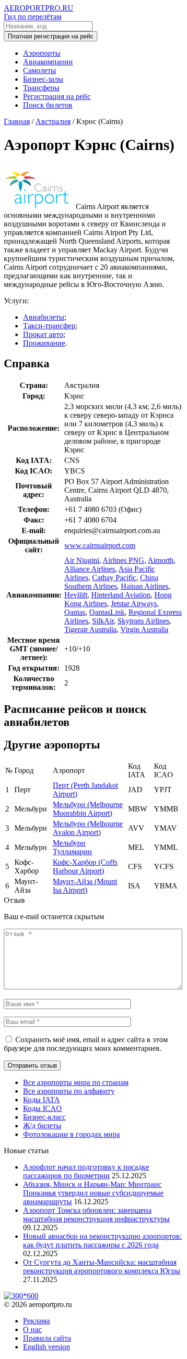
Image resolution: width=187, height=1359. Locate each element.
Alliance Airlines (89, 569)
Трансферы (41, 88)
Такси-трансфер (49, 326)
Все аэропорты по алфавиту (69, 1091)
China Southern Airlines (111, 582)
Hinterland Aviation (121, 595)
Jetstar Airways (134, 603)
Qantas (74, 612)
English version (46, 1347)
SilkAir (103, 621)
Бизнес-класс (44, 1117)
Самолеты (39, 70)
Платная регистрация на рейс (51, 36)
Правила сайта (47, 1338)
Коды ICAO (42, 1108)
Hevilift (75, 595)
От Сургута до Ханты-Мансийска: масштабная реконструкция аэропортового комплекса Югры (101, 1266)
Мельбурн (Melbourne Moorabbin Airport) (88, 808)
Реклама (36, 1321)
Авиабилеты (43, 317)
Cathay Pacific (114, 578)
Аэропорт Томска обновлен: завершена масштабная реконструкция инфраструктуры (96, 1214)
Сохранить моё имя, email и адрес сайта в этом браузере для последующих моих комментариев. (86, 1043)
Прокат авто (43, 334)
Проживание (44, 343)
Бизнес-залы (43, 79)
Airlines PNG (123, 560)
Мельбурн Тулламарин (72, 847)
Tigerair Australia (90, 629)
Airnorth (161, 560)
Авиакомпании (48, 62)
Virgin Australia (144, 629)
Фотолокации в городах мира (71, 1134)
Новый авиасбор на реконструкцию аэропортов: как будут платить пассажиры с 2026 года (102, 1240)
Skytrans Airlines (143, 621)
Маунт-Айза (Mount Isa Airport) (85, 885)
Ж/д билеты (42, 1126)
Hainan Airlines (144, 586)
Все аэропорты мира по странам (76, 1082)
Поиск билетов (47, 105)
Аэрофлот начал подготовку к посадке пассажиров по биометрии (86, 1171)
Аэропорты (41, 53)
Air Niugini (81, 560)
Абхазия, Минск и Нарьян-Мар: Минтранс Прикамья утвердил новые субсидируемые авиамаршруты (93, 1193)
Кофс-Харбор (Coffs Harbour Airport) (85, 866)
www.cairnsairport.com (99, 545)
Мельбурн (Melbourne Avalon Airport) (88, 828)
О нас (32, 1329)
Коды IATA (41, 1100)
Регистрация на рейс (57, 96)
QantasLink (107, 612)
